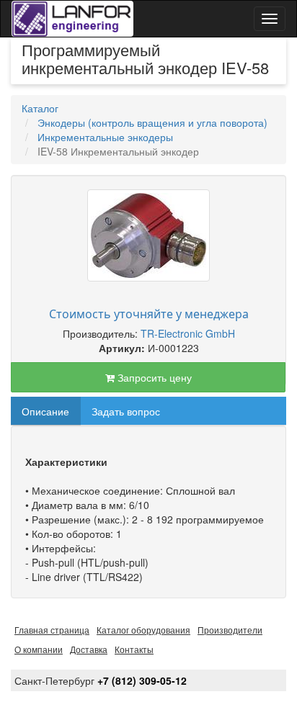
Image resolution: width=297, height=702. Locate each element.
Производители (230, 630)
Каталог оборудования (143, 630)
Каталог (40, 108)
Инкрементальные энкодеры (105, 137)
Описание (45, 411)
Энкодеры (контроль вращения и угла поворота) (152, 122)
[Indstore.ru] (72, 19)
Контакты (134, 649)
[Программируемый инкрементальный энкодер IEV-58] (148, 235)
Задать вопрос (126, 411)
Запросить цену (153, 377)
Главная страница (51, 630)
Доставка (88, 649)
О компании (38, 649)
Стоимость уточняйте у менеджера (149, 314)
